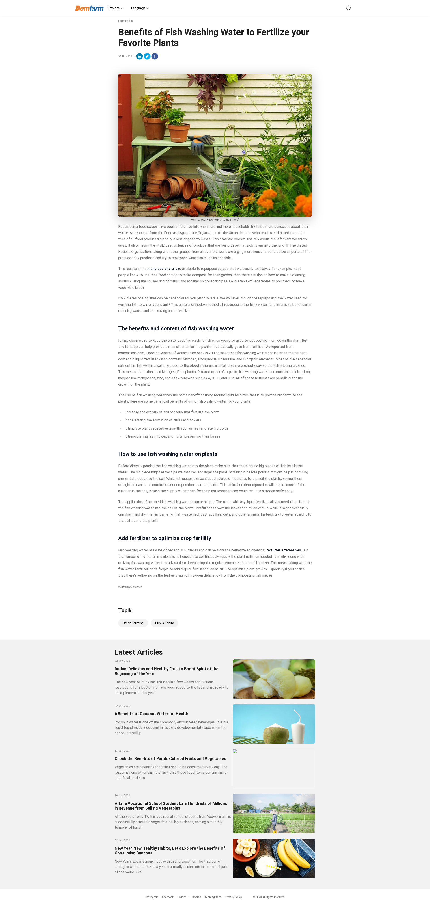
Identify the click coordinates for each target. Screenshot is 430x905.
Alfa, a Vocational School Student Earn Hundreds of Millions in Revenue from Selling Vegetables (171, 805)
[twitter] (147, 56)
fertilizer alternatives (283, 550)
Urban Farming (133, 623)
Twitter (181, 897)
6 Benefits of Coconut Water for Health (151, 713)
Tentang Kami (213, 897)
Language (138, 8)
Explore (114, 8)
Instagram (152, 897)
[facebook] (154, 56)
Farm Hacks (125, 20)
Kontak (196, 897)
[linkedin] (139, 56)
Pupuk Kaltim (164, 623)
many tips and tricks (164, 269)
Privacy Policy (233, 897)
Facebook (168, 897)
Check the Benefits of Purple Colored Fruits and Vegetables (170, 758)
